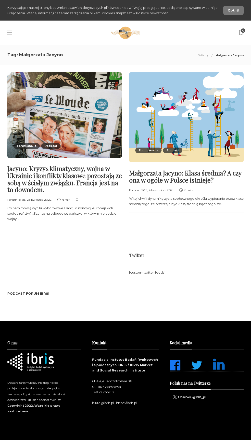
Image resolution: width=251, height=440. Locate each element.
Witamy (203, 55)
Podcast (51, 146)
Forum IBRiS (16, 199)
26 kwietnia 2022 (39, 199)
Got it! (233, 10)
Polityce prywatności (152, 13)
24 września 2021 (161, 190)
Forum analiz (26, 146)
